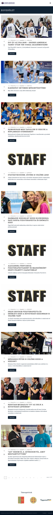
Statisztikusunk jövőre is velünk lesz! (28, 175)
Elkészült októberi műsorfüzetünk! (27, 88)
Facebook (44, 513)
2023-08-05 (29, 356)
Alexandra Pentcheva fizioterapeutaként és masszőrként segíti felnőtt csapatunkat (27, 268)
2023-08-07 (29, 309)
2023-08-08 (29, 263)
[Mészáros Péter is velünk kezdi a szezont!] (26, 343)
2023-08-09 (29, 216)
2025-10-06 (29, 85)
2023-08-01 (29, 402)
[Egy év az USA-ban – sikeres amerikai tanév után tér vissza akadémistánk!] (26, 26)
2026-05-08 (29, 40)
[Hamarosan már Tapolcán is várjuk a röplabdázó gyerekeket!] (26, 113)
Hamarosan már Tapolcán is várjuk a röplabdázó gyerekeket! (28, 130)
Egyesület (22, 40)
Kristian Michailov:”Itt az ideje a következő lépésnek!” (25, 406)
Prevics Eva (13, 40)
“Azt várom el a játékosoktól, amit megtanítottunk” (26, 453)
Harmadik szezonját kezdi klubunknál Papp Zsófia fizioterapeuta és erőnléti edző (28, 220)
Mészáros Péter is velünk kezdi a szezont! (25, 360)
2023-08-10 (29, 172)
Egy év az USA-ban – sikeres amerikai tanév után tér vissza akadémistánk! (28, 43)
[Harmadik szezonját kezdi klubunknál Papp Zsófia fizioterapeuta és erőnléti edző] (26, 202)
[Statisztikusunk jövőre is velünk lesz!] (26, 159)
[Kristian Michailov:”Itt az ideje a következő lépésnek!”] (26, 388)
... (37, 477)
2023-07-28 (29, 449)
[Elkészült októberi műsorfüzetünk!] (26, 72)
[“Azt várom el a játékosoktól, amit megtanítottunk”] (26, 436)
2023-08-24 (29, 127)
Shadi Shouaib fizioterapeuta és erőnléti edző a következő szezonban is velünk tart (29, 313)
